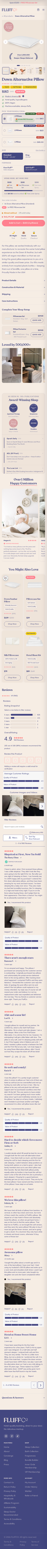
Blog (6, 1460)
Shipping (23, 294)
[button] (23, 96)
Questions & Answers (13, 1397)
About (7, 1451)
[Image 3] (22, 65)
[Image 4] (24, 65)
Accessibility (9, 1524)
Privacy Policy (10, 1491)
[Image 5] (26, 65)
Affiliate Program (11, 1503)
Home (6, 1447)
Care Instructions (23, 301)
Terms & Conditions (12, 1519)
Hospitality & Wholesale (9, 1497)
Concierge (8, 1456)
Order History (31, 1487)
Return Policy (10, 1487)
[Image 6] (27, 65)
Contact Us (9, 1483)
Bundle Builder (31, 1460)
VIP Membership (32, 1472)
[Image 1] (18, 65)
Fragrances (30, 1456)
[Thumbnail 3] (22, 70)
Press (6, 1465)
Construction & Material (23, 287)
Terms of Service (35, 1543)
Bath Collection (31, 1451)
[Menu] (43, 9)
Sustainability (10, 1508)
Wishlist (28, 1491)
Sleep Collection (32, 1447)
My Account (30, 1483)
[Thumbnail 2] (14, 70)
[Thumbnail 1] (5, 70)
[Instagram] (6, 1436)
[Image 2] (20, 65)
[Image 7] (29, 65)
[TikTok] (17, 1436)
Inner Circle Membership (31, 1466)
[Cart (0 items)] (38, 9)
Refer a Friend (31, 1496)
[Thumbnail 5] (38, 70)
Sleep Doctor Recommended (11, 1513)
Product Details (23, 280)
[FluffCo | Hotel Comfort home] (9, 9)
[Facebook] (12, 1436)
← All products (7, 16)
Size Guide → (40, 150)
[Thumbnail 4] (30, 70)
